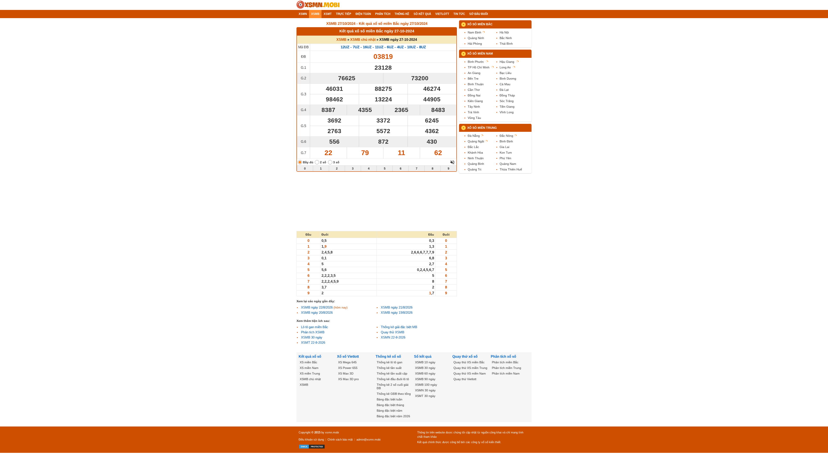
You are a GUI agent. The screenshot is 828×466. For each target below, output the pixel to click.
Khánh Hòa (475, 152)
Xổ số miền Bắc (479, 24)
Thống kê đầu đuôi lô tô (393, 379)
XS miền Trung (310, 373)
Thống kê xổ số (388, 356)
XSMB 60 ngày (425, 373)
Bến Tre (473, 78)
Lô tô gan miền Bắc (314, 327)
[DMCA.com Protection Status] (312, 446)
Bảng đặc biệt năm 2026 (393, 416)
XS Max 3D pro (348, 379)
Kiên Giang (475, 101)
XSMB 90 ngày (425, 379)
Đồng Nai (474, 95)
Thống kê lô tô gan (389, 362)
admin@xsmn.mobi (368, 439)
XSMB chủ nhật (363, 39)
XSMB (341, 39)
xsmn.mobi (332, 432)
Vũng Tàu (474, 118)
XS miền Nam (309, 368)
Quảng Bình (476, 163)
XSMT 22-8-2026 (313, 342)
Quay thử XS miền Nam (469, 373)
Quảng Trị (474, 169)
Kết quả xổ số (310, 356)
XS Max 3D (345, 373)
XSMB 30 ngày (311, 337)
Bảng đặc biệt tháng (390, 405)
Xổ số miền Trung (482, 127)
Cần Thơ (474, 89)
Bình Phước (476, 61)
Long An (505, 67)
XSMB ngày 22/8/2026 (317, 307)
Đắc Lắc (473, 147)
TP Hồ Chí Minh (478, 67)
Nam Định (474, 32)
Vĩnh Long (507, 112)
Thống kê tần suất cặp (392, 373)
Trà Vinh (473, 112)
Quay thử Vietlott (464, 379)
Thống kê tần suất (389, 368)
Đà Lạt (504, 89)
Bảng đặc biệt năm (389, 410)
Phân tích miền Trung (506, 368)
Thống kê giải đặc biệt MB (399, 327)
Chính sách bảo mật (340, 439)
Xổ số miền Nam (480, 53)
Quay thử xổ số (465, 356)
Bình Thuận (476, 84)
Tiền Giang (507, 106)
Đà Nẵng (474, 135)
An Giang (474, 73)
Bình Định (506, 141)
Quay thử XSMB (392, 332)
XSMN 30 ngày (425, 390)
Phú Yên (505, 158)
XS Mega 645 (347, 362)
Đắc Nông (506, 135)
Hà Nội (504, 32)
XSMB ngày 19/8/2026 (396, 312)
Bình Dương (508, 78)
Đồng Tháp (507, 95)
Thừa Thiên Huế (511, 169)
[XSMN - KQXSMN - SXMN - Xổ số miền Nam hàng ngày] (318, 5)
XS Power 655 (348, 368)
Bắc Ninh (506, 38)
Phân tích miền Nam (506, 373)
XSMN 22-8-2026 (393, 337)
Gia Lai (504, 147)
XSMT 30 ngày (425, 396)
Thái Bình (506, 43)
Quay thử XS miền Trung (470, 368)
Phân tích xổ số (503, 356)
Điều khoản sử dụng (311, 439)
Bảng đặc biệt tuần (389, 399)
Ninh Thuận (476, 158)
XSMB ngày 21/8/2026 (396, 307)
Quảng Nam (508, 163)
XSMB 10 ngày (425, 362)
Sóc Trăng (507, 101)
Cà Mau (505, 84)
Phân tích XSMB (313, 332)
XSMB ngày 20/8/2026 (317, 312)
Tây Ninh (474, 106)
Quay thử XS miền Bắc (469, 362)
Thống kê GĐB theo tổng (394, 393)
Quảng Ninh (476, 38)
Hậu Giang (507, 61)
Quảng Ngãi (476, 141)
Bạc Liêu (505, 73)
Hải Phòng (475, 43)
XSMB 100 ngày (426, 384)
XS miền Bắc (308, 362)
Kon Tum (506, 152)
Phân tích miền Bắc (505, 362)
